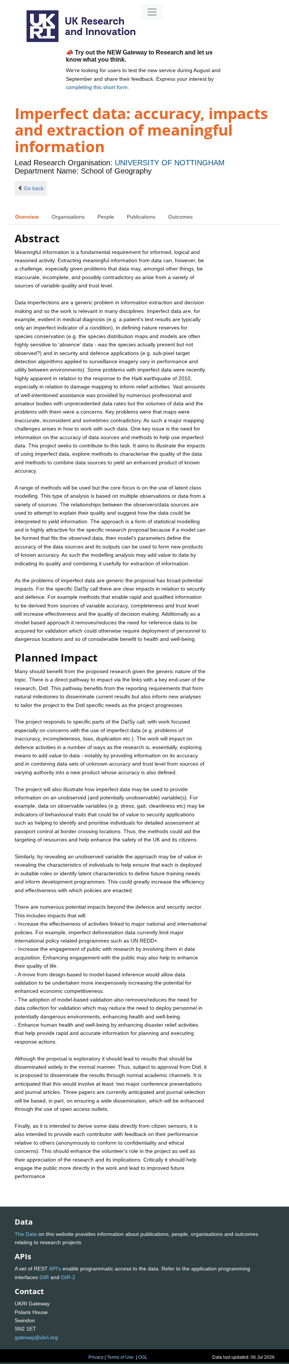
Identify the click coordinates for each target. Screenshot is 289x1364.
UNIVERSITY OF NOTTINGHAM (170, 163)
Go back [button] (34, 188)
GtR (44, 1277)
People (105, 217)
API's (55, 1269)
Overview (27, 217)
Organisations (68, 217)
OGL (143, 1357)
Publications (141, 217)
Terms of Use (120, 1357)
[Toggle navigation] (152, 12)
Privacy (95, 1357)
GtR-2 (68, 1277)
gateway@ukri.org (36, 1337)
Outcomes (180, 217)
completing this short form (97, 87)
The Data (26, 1234)
